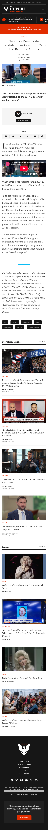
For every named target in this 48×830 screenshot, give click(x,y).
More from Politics (11, 341)
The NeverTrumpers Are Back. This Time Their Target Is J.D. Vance (22, 528)
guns (37, 322)
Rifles (19, 327)
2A (5, 322)
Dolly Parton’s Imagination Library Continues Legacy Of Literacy (22, 721)
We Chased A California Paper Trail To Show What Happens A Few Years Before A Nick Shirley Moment (24, 633)
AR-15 (15, 322)
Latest (5, 546)
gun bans (26, 322)
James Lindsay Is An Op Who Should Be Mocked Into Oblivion (23, 481)
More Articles (23, 121)
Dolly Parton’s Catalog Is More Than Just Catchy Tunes (23, 586)
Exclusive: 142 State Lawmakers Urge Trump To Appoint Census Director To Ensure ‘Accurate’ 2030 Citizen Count (23, 383)
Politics (7, 327)
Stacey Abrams (34, 327)
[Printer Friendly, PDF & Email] (42, 136)
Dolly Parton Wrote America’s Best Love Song (22, 678)
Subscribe (24, 817)
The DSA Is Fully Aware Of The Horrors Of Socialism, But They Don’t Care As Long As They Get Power (23, 433)
